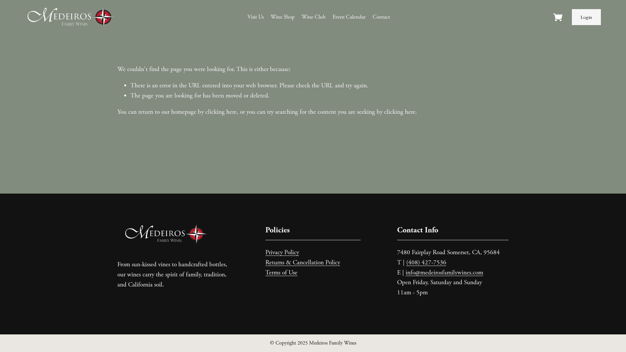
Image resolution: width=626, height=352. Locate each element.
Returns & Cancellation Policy (302, 262)
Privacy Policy (282, 252)
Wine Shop (283, 17)
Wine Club (314, 17)
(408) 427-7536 (426, 262)
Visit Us (255, 17)
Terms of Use (281, 273)
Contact (381, 17)
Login (586, 17)
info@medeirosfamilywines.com (444, 273)
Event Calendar (349, 17)
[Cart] (557, 20)
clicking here (221, 112)
